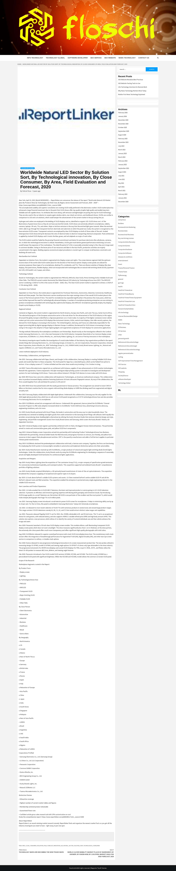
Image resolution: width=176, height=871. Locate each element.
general (120, 279)
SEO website (110, 58)
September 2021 (123, 168)
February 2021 (122, 194)
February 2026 (122, 113)
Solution (76, 845)
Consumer (33, 845)
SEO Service (96, 58)
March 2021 (121, 191)
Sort (81, 845)
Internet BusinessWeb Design (128, 316)
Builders (121, 223)
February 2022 (122, 161)
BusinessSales (123, 231)
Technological (88, 845)
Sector (71, 845)
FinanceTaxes (122, 272)
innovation (57, 845)
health (120, 287)
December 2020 (123, 202)
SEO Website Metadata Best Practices (130, 80)
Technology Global (55, 58)
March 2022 (121, 157)
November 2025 (123, 124)
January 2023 (122, 153)
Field (45, 845)
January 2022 (122, 165)
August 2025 (122, 135)
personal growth (123, 338)
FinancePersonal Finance (126, 268)
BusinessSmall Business (126, 235)
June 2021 (121, 179)
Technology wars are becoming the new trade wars (41, 851)
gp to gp (121, 283)
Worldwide (96, 845)
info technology (35, 58)
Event (120, 264)
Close (27, 845)
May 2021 (121, 183)
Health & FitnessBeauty (126, 294)
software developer (78, 58)
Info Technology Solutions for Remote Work (132, 87)
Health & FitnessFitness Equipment (130, 298)
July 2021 (121, 176)
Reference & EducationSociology (129, 350)
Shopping (121, 372)
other (120, 335)
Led (62, 845)
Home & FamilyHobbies (126, 309)
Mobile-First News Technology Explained (131, 94)
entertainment (123, 261)
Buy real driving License (126, 238)
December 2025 (123, 120)
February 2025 (122, 139)
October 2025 (122, 127)
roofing (120, 357)
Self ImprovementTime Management (130, 361)
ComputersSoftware (124, 253)
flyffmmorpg (122, 275)
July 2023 (121, 146)
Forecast (50, 845)
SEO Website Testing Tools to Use (129, 83)
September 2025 (123, 131)
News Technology (127, 58)
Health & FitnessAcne (125, 290)
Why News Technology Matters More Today (132, 91)
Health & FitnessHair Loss (126, 301)
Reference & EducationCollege (128, 342)
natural (65, 845)
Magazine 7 (94, 868)
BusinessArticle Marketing (126, 227)
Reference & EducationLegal (127, 346)
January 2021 (122, 198)
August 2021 (122, 172)
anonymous (122, 220)
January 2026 (122, 116)
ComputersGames (124, 246)
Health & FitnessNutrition (126, 305)
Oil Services (122, 331)
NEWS (120, 320)
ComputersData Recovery (126, 242)
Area (23, 845)
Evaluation (40, 845)
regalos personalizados (125, 353)
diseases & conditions (125, 257)
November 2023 (123, 142)
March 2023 (121, 150)
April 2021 (121, 187)
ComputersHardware (125, 249)
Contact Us (143, 58)
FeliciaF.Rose (27, 191)
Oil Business (122, 327)
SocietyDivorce (123, 376)
